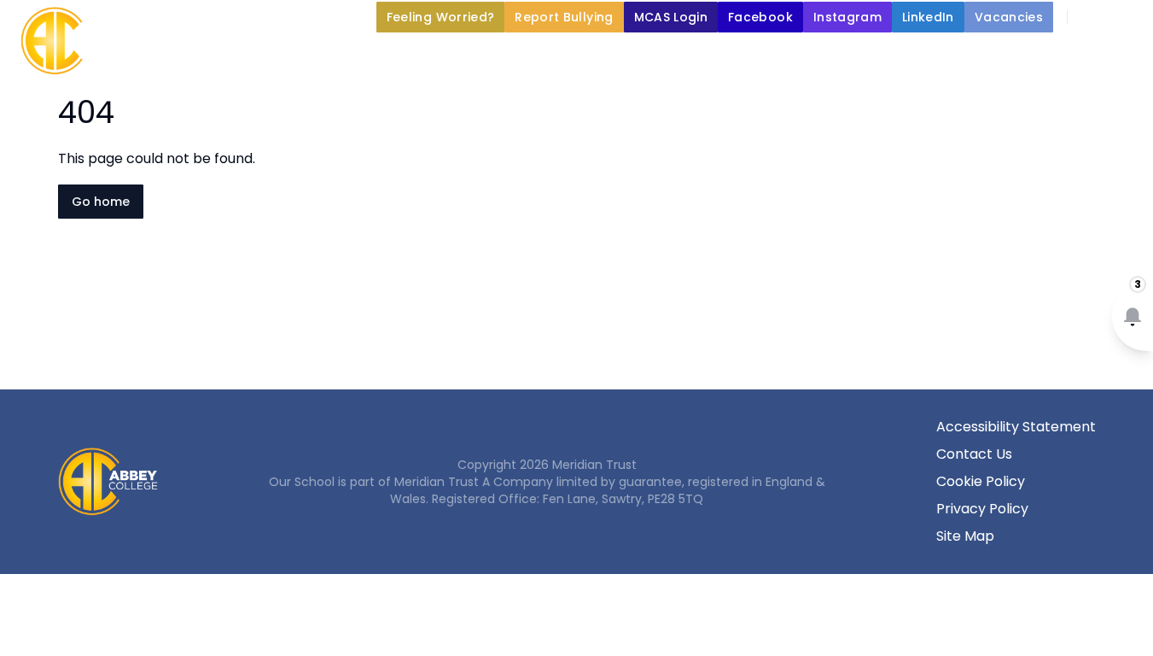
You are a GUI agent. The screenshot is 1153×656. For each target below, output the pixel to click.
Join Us (742, 56)
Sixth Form (998, 56)
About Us (255, 56)
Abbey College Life (407, 56)
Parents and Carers (592, 56)
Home (172, 56)
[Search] (1089, 17)
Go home (101, 201)
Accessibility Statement (1016, 426)
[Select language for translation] (1125, 17)
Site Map (965, 536)
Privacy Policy (982, 508)
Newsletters (865, 56)
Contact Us (974, 454)
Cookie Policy (980, 481)
